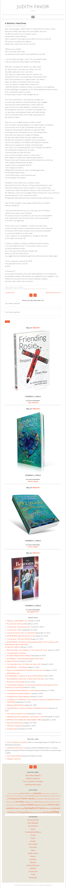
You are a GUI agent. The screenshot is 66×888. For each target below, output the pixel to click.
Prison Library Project (11, 805)
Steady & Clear (12, 729)
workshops (46, 812)
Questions (33, 859)
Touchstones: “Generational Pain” (19, 627)
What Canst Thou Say (34, 288)
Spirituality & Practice (34, 808)
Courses (33, 835)
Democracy (46, 796)
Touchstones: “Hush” (14, 630)
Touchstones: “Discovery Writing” (19, 639)
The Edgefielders (23, 812)
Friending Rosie (14, 799)
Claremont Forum (55, 793)
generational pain (39, 799)
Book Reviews (33, 826)
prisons (18, 805)
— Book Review (17, 667)
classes (19, 796)
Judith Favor (33, 6)
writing (44, 288)
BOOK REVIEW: (21, 636)
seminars (51, 804)
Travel (33, 874)
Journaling (19, 802)
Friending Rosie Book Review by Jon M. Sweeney (24, 690)
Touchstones (33, 871)
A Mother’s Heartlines (14, 726)
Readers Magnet (33, 481)
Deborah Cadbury (39, 796)
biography (37, 793)
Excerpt (33, 841)
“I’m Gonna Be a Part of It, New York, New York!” (24, 664)
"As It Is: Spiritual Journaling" (17, 742)
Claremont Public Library (11, 796)
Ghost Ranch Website (14, 756)
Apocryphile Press (33, 612)
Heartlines (17, 288)
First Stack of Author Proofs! (17, 714)
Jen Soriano (12, 802)
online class (38, 802)
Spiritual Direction (33, 865)
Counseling (31, 796)
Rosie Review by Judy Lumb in (25, 679)
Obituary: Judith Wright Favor (17, 621)
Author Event (24, 793)
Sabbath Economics (41, 805)
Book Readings (33, 823)
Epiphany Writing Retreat (16, 705)
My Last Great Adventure (15, 624)
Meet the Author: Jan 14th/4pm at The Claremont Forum (27, 650)
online (33, 802)
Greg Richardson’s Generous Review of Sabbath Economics (27, 708)
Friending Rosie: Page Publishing (18, 697)
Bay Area (31, 793)
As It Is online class (16, 793)
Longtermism (27, 802)
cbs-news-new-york (46, 793)
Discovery (52, 796)
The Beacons (12, 812)
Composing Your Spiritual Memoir (19, 693)
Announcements (33, 820)
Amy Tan (9, 793)
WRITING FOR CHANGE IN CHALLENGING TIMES (24, 720)
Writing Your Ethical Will (15, 682)
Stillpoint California (14, 759)
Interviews (33, 847)
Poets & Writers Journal (55, 802)
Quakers (20, 287)
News (33, 850)
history (54, 799)
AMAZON (36, 328)
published (24, 288)
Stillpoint (48, 808)
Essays (15, 287)
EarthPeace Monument (15, 748)
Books (33, 829)
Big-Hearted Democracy (15, 723)
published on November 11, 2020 (26, 717)
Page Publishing (33, 402)
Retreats (33, 862)
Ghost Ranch (47, 799)
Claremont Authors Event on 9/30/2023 (21, 633)
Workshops (33, 878)
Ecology (55, 796)
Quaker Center (33, 853)
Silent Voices (19, 808)
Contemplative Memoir (33, 832)
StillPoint (33, 868)
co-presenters (24, 796)
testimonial (55, 808)
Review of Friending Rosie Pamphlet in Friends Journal (26, 670)
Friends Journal (27, 798)
